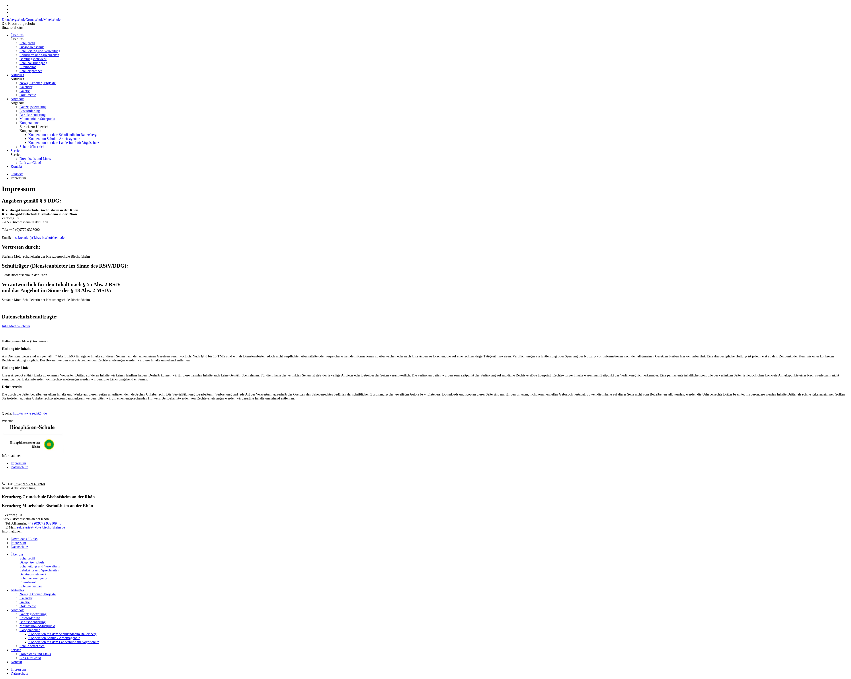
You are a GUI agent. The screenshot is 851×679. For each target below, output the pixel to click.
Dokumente (28, 95)
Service (16, 150)
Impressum (18, 463)
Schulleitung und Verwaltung (40, 51)
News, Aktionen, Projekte (38, 83)
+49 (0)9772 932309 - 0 (44, 523)
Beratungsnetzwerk (33, 59)
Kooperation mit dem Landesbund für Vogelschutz (63, 143)
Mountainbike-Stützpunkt (37, 119)
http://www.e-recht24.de (30, 413)
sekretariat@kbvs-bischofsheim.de (41, 527)
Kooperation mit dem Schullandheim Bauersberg (62, 135)
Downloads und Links (35, 158)
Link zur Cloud (30, 162)
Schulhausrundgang (33, 63)
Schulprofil (27, 43)
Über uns (17, 35)
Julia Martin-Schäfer (16, 326)
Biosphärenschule (32, 47)
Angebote (17, 99)
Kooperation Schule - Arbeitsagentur (54, 139)
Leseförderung (30, 111)
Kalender (26, 87)
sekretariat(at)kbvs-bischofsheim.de (39, 237)
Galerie (25, 91)
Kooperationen (30, 123)
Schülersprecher (31, 71)
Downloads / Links (24, 539)
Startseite (17, 174)
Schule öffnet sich (32, 147)
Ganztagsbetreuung (33, 107)
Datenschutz (19, 467)
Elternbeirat (28, 67)
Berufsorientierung (33, 115)
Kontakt (16, 166)
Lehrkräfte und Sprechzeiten (39, 55)
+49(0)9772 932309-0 (29, 484)
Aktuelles (17, 75)
